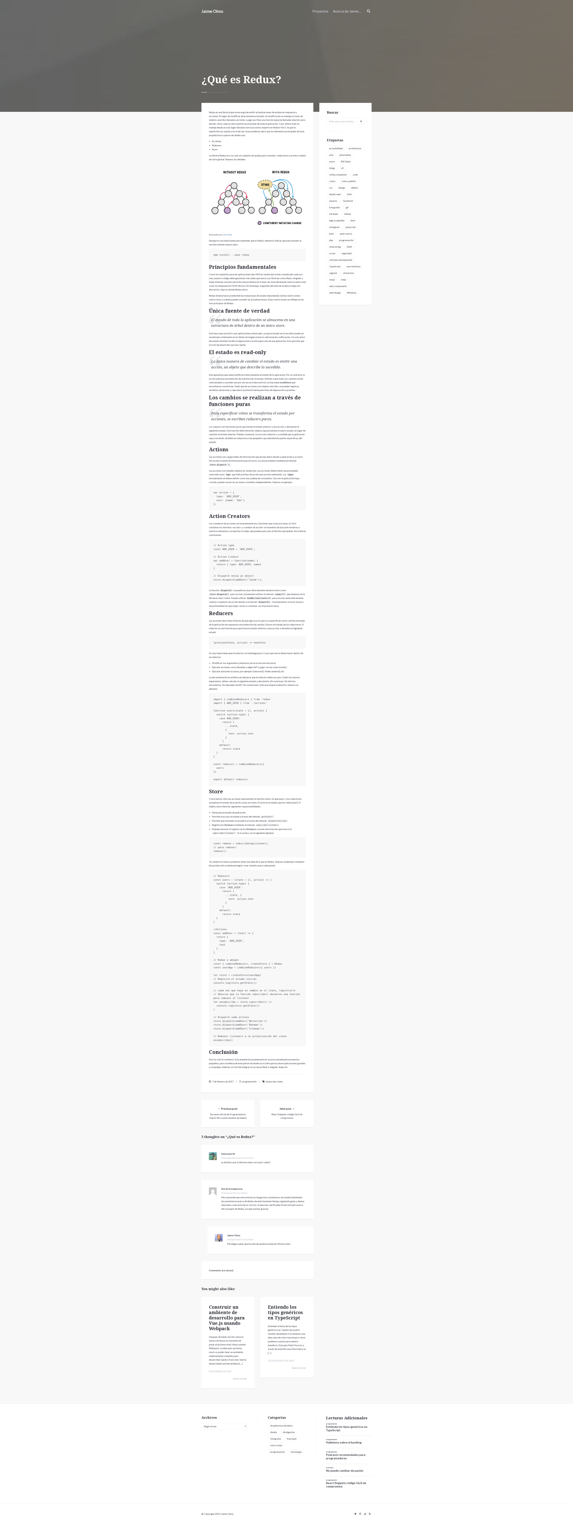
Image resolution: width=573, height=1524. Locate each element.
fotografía (334, 207)
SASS (349, 246)
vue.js (332, 279)
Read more (240, 1378)
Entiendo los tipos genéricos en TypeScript (285, 1312)
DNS (349, 194)
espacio (333, 200)
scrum (332, 253)
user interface (353, 266)
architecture (355, 148)
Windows (351, 292)
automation (345, 154)
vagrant (333, 272)
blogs (332, 168)
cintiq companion (338, 174)
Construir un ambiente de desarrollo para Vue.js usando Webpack (227, 1318)
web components (338, 286)
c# (342, 168)
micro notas (276, 1445)
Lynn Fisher (227, 234)
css (330, 187)
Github (347, 213)
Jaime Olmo (233, 1235)
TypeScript (335, 266)
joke (331, 233)
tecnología (296, 1451)
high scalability (337, 220)
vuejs (343, 279)
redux (280, 1081)
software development (340, 259)
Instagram (334, 227)
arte (331, 154)
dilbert (354, 187)
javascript (271, 1081)
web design (335, 292)
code (355, 174)
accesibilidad (336, 148)
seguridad (346, 253)
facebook (348, 200)
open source (346, 233)
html (353, 220)
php (331, 240)
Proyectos (320, 11)
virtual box (348, 272)
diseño (273, 1432)
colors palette (349, 181)
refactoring (335, 246)
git (347, 207)
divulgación (289, 1432)
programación (249, 1081)
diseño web (335, 194)
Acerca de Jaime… (347, 11)
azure (332, 161)
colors (332, 181)
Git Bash (333, 213)
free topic (292, 1438)
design (341, 187)
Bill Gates (346, 161)
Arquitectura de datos (281, 1425)
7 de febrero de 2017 (223, 1081)
